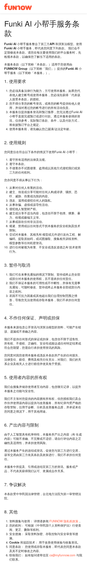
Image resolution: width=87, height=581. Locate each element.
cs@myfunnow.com (62, 555)
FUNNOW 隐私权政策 (63, 521)
